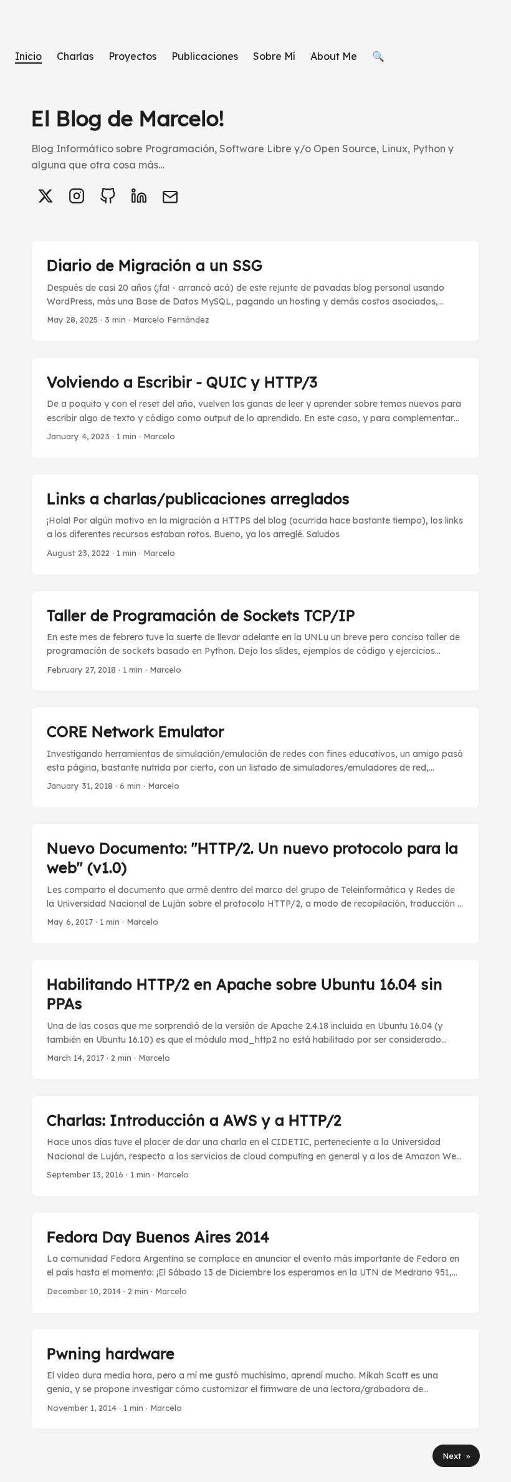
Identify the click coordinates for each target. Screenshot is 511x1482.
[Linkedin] (139, 196)
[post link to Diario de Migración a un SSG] (255, 291)
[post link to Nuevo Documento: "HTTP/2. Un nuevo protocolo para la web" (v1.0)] (255, 883)
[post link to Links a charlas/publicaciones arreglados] (255, 524)
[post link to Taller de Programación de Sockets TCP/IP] (255, 641)
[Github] (107, 196)
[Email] (170, 196)
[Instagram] (76, 196)
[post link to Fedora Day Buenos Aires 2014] (255, 1262)
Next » (456, 1456)
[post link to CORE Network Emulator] (255, 757)
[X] (45, 196)
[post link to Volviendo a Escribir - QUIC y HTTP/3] (255, 408)
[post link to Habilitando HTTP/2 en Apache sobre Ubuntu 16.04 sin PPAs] (255, 1020)
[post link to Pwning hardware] (255, 1379)
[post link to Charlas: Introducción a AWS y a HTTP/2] (255, 1146)
